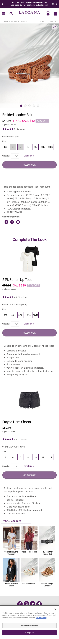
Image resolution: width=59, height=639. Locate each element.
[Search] (11, 13)
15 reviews (23, 297)
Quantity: (6, 156)
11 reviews (23, 439)
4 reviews (21, 129)
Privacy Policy (41, 618)
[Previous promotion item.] (3, 3)
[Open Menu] (3, 13)
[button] (54, 27)
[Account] (48, 13)
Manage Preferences (29, 625)
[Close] (55, 609)
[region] (29, 622)
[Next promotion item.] (55, 3)
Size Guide (29, 156)
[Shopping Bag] (55, 13)
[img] (8, 129)
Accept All (29, 633)
